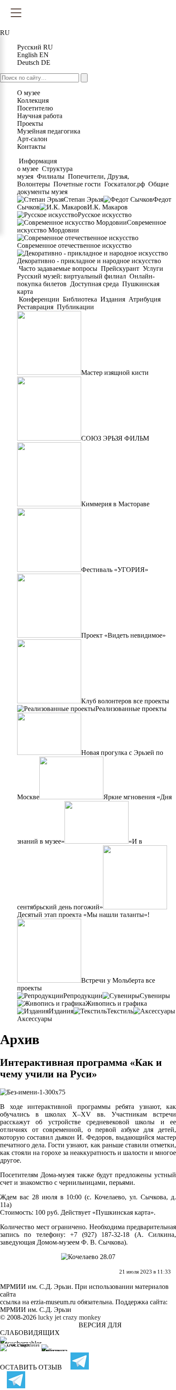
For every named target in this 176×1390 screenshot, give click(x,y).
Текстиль (120, 1011)
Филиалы (50, 176)
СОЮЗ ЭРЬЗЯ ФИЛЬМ (115, 438)
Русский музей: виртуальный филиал (72, 276)
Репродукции (83, 995)
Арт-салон (32, 138)
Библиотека (80, 299)
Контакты (31, 146)
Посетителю (35, 108)
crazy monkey (82, 1317)
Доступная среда (94, 283)
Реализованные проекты (131, 708)
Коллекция (33, 100)
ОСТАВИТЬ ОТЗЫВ (31, 1367)
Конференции (39, 299)
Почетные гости (77, 184)
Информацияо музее (37, 164)
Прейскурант (120, 268)
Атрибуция (144, 299)
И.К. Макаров (107, 207)
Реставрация (36, 307)
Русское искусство (105, 214)
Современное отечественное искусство (74, 245)
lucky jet (49, 1317)
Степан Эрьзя (83, 199)
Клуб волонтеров (106, 701)
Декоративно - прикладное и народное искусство (89, 260)
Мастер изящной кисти (115, 372)
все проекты (151, 701)
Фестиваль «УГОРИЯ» (114, 569)
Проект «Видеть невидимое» (123, 635)
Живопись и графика (116, 1003)
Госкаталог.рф (125, 184)
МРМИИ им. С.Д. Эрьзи (35, 1309)
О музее (28, 92)
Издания (113, 299)
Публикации (74, 307)
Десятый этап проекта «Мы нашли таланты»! (83, 914)
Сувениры (155, 995)
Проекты (30, 123)
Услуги (153, 268)
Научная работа (39, 115)
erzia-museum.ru (53, 1302)
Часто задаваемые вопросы (58, 268)
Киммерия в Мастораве (115, 504)
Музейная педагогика (48, 131)
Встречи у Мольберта (112, 980)
